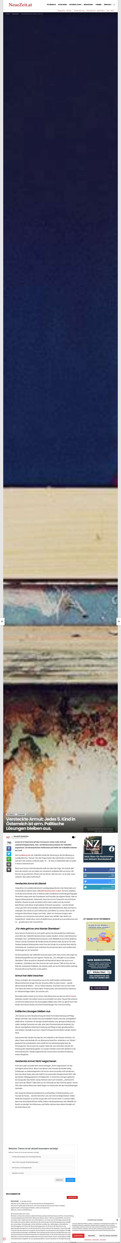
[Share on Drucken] (9, 864)
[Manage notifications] (4, 1238)
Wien (112, 11)
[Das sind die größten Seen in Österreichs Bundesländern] (100, 950)
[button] (117, 1220)
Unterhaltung (75, 5)
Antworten (72, 1197)
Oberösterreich (91, 11)
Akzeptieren (78, 1236)
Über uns (107, 5)
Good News (62, 5)
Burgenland (61, 11)
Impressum (103, 1239)
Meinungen (88, 5)
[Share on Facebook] (9, 848)
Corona (73, 996)
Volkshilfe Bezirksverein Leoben (49, 891)
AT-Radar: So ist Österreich (96, 919)
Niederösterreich (79, 11)
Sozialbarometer (24, 855)
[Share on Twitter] (9, 853)
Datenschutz (88, 1239)
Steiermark (100, 11)
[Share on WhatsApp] (9, 859)
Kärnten (68, 11)
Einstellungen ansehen (108, 1236)
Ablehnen (91, 1236)
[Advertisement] (42, 1127)
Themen (98, 5)
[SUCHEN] (114, 4)
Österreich (51, 5)
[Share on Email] (9, 869)
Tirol (108, 11)
